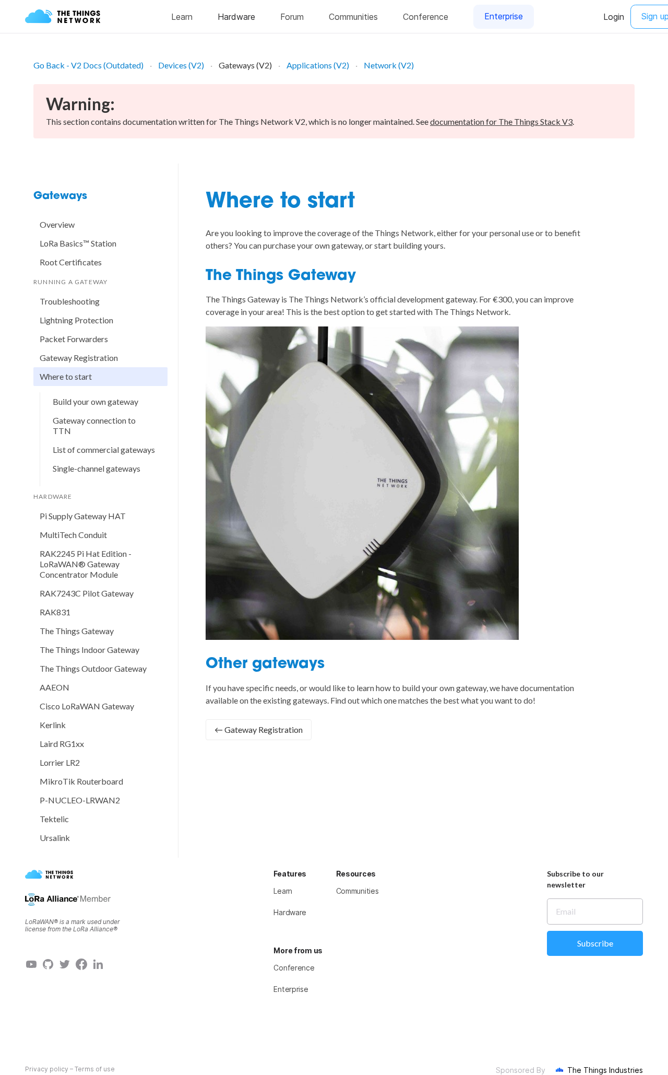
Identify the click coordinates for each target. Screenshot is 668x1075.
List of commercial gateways (104, 449)
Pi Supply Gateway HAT (83, 516)
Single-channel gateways (96, 468)
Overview (57, 224)
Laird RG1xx (62, 744)
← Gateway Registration (258, 729)
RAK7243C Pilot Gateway (87, 593)
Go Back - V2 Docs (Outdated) (88, 65)
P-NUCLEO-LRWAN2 (80, 800)
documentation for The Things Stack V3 (501, 121)
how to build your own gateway (431, 688)
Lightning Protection (76, 320)
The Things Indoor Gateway (89, 650)
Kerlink (53, 725)
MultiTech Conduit (73, 535)
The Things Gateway (77, 631)
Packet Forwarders (74, 339)
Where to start (66, 376)
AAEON (54, 687)
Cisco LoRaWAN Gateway (87, 706)
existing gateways (295, 700)
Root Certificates (71, 262)
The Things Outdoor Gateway (93, 668)
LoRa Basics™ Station (78, 243)
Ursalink (55, 838)
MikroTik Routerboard (81, 781)
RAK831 (55, 612)
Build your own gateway (95, 401)
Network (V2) (389, 65)
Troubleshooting (70, 301)
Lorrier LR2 (60, 762)
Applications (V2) (318, 65)
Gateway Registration (79, 358)
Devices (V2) (181, 65)
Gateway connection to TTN (94, 425)
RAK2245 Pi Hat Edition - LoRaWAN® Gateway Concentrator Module (86, 563)
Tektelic (54, 819)
